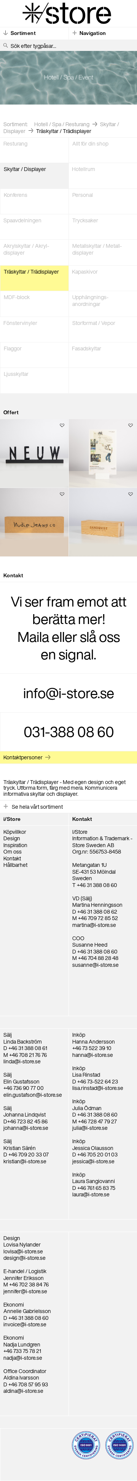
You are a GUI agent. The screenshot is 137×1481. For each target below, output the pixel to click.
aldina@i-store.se (23, 1391)
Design (11, 838)
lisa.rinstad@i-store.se (97, 1088)
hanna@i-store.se (92, 1055)
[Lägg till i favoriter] (62, 426)
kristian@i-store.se (24, 1161)
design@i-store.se (24, 1258)
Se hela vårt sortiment (37, 807)
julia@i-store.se (90, 1128)
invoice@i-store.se (24, 1324)
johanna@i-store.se (25, 1128)
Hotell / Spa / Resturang (61, 124)
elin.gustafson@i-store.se (32, 1095)
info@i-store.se (68, 693)
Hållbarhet (15, 865)
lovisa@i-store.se (23, 1251)
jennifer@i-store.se (25, 1291)
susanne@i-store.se (95, 965)
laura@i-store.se (91, 1194)
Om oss (12, 851)
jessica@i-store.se (93, 1161)
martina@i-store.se (94, 925)
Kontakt (12, 858)
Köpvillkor (14, 832)
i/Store (12, 819)
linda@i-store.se (22, 1061)
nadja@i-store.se (22, 1358)
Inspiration (15, 845)
